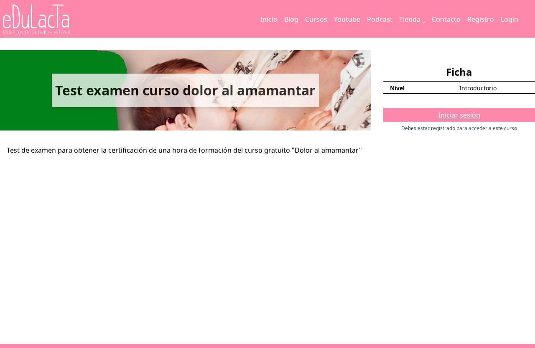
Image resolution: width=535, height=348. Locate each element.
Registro (480, 19)
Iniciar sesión (459, 115)
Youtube (347, 19)
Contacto (446, 19)
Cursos (316, 19)
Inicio (269, 19)
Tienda (409, 19)
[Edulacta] (53, 19)
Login (509, 19)
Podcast (379, 19)
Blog (291, 19)
